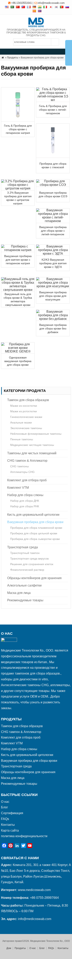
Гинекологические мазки (26, 416)
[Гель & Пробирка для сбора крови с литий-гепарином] (52, 100)
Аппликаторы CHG (22, 471)
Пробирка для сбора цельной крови (33, 533)
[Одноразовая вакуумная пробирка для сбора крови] (17, 351)
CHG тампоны (19, 466)
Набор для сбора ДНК (24, 500)
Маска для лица (19, 593)
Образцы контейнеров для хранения (34, 578)
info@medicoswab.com (51, 2)
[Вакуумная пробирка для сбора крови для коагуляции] (52, 286)
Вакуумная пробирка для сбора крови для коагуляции (53, 296)
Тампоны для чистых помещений (31, 453)
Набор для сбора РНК (24, 506)
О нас (5, 801)
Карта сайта (10, 830)
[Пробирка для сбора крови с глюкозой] (52, 155)
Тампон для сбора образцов (28, 400)
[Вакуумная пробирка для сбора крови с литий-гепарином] (52, 221)
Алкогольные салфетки (24, 585)
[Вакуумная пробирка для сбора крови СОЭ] (52, 184)
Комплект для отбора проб (27, 480)
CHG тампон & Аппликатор (27, 460)
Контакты (8, 824)
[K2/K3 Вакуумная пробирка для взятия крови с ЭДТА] (52, 253)
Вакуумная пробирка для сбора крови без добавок (53, 328)
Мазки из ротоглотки (23, 411)
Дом (8, 948)
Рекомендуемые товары (25, 600)
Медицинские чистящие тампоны (32, 444)
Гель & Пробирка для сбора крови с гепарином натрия (18, 129)
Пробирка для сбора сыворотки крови (35, 539)
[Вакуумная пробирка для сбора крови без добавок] (52, 318)
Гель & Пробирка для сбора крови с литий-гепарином (53, 109)
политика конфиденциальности (24, 836)
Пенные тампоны (21, 439)
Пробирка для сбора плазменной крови (36, 527)
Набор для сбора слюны (25, 495)
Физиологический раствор (27, 569)
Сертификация (12, 813)
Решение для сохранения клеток (31, 564)
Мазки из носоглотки (23, 405)
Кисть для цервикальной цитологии (33, 514)
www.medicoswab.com (34, 890)
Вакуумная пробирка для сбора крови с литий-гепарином (53, 230)
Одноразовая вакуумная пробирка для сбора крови (17, 361)
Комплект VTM (18, 487)
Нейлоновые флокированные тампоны (35, 433)
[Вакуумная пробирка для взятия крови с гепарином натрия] (17, 250)
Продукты (12, 57)
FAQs (5, 819)
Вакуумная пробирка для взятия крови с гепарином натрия (18, 259)
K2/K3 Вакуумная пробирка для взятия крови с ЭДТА (53, 263)
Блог (4, 807)
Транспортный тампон (25, 553)
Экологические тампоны (26, 428)
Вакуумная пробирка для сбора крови (35, 522)
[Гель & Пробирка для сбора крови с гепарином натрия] (17, 119)
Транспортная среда (22, 547)
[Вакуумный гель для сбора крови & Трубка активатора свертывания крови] (17, 289)
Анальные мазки (21, 422)
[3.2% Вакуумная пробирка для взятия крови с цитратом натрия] (17, 188)
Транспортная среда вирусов (29, 558)
